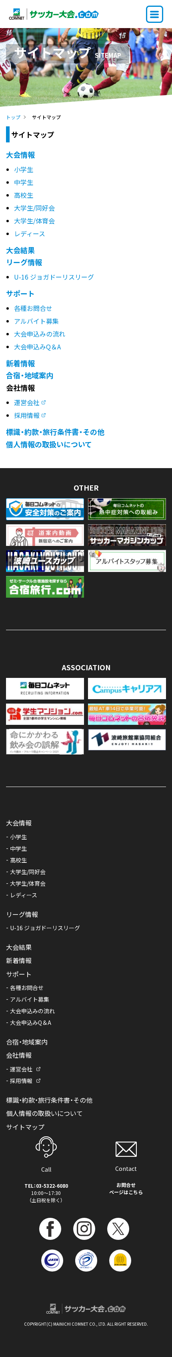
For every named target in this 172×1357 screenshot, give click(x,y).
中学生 (23, 182)
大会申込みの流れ (39, 334)
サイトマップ (25, 1127)
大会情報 (20, 154)
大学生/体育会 (34, 220)
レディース (29, 233)
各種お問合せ (33, 308)
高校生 (23, 195)
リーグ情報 (24, 262)
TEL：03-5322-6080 (46, 1185)
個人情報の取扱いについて (49, 444)
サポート (20, 293)
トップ (13, 117)
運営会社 (27, 402)
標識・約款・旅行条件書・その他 (55, 431)
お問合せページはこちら (126, 1188)
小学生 (23, 169)
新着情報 (20, 363)
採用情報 (27, 415)
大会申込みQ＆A (37, 346)
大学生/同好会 (34, 208)
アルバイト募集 (36, 321)
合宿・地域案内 (29, 375)
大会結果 (20, 250)
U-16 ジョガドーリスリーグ (54, 277)
